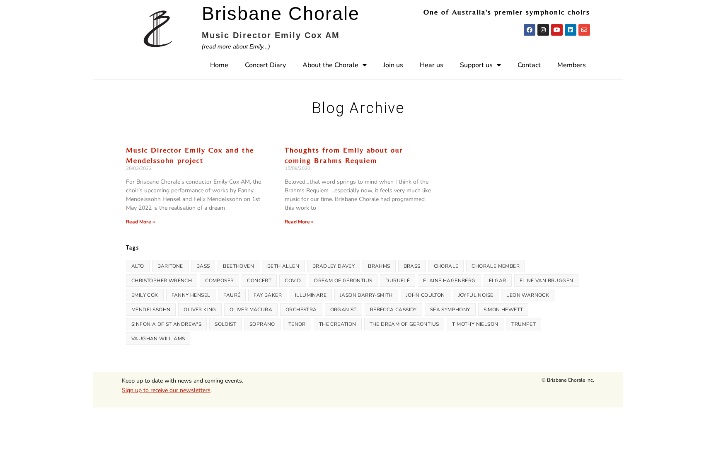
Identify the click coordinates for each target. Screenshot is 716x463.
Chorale (446, 266)
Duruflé (397, 280)
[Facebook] (529, 30)
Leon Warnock (527, 295)
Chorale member (496, 266)
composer (219, 280)
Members (571, 65)
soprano (262, 324)
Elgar (497, 280)
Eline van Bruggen (546, 280)
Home (219, 65)
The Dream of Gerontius (404, 324)
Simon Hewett (503, 309)
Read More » (140, 221)
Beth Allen (283, 266)
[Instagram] (543, 30)
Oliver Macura (251, 309)
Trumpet (523, 324)
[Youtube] (557, 30)
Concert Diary (265, 65)
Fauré (231, 295)
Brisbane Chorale (281, 13)
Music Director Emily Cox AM (271, 35)
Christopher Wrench (161, 280)
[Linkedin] (570, 30)
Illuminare (311, 295)
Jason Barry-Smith (366, 295)
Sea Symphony (450, 309)
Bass (203, 266)
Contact (529, 65)
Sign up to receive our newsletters (166, 390)
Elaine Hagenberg (449, 280)
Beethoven (238, 266)
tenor (297, 324)
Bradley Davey (333, 266)
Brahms (379, 266)
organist (343, 309)
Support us (476, 65)
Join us (393, 65)
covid (293, 280)
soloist (225, 324)
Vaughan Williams (158, 338)
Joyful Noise (475, 295)
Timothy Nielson (475, 324)
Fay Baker (268, 295)
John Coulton (425, 295)
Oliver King (200, 309)
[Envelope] (584, 30)
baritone (170, 266)
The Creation (337, 324)
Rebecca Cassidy (393, 309)
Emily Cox (144, 295)
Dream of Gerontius (343, 280)
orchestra (301, 309)
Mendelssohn (150, 309)
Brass (412, 266)
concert (259, 280)
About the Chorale (330, 65)
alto (137, 266)
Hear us (431, 65)
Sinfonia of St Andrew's (166, 324)
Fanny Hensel (191, 295)
